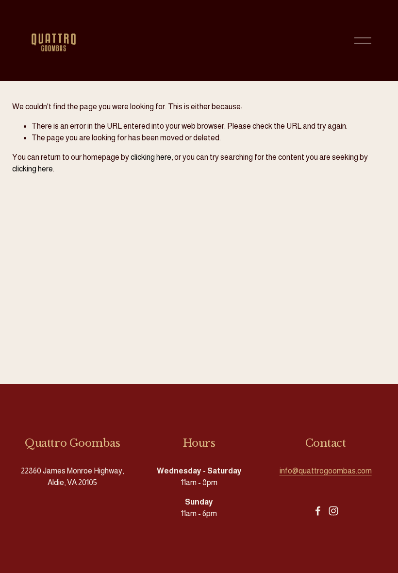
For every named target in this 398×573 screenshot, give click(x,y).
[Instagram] (333, 511)
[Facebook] (318, 511)
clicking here (151, 157)
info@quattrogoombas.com (326, 471)
